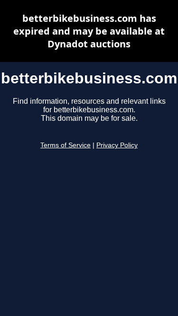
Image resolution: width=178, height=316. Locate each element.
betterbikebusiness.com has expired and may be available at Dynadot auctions (89, 31)
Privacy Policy (117, 145)
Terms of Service (65, 145)
